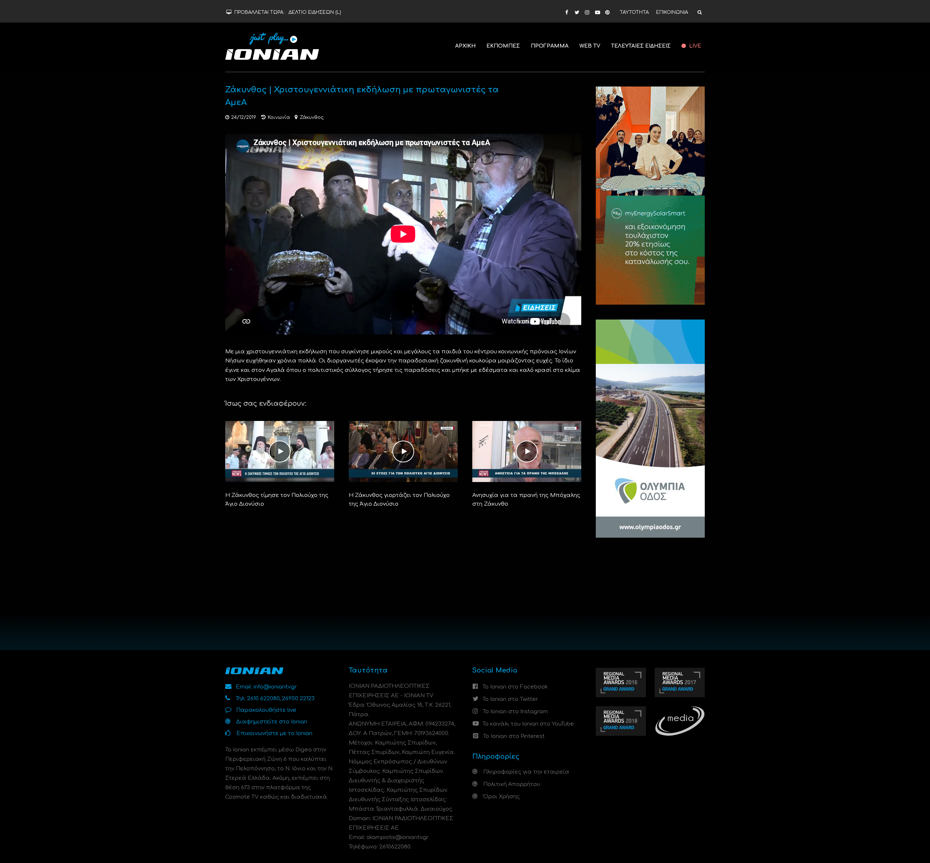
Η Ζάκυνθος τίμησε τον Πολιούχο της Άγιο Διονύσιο (276, 499)
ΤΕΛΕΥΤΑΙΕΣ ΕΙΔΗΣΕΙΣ (641, 46)
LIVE (694, 46)
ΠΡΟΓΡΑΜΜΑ (550, 46)
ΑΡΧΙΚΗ (465, 46)
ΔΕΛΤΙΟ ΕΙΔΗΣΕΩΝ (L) (314, 12)
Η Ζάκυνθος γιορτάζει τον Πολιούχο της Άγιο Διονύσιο (399, 499)
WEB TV (589, 46)
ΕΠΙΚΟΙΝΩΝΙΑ (672, 12)
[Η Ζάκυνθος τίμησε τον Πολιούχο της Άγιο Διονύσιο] (279, 451)
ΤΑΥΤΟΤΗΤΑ (634, 12)
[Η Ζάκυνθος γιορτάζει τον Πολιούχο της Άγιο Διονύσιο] (403, 451)
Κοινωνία (279, 117)
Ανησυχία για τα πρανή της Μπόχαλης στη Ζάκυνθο (526, 499)
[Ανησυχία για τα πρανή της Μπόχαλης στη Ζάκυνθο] (526, 451)
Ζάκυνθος (312, 117)
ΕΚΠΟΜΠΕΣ (503, 46)
